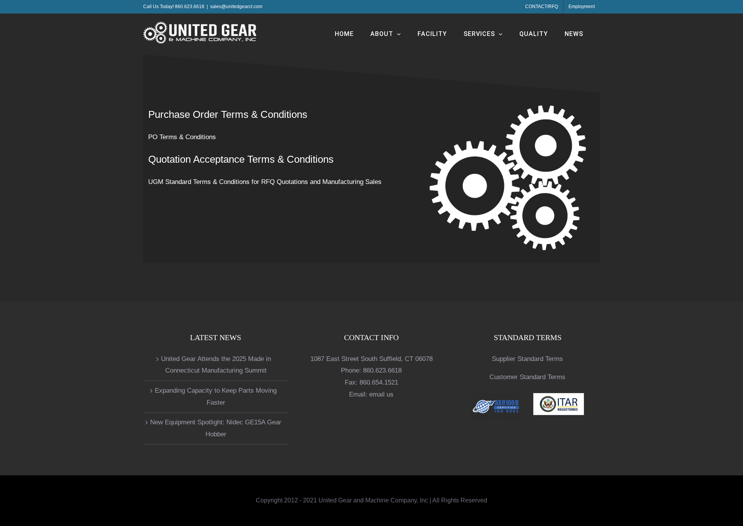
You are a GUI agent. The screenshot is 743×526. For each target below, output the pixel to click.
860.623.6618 (382, 370)
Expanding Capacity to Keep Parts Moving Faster (216, 396)
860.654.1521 (379, 382)
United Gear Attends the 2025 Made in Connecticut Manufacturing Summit (216, 364)
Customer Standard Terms (527, 377)
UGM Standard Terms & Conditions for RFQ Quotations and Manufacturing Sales (265, 182)
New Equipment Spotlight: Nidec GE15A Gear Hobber (215, 428)
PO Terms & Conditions (182, 137)
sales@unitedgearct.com (236, 6)
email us (381, 394)
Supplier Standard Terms (527, 359)
